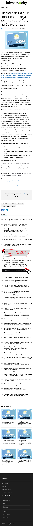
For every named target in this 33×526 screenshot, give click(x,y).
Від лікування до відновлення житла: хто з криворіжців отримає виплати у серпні (15, 225)
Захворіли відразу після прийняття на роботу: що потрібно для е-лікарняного (17, 338)
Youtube (6, 517)
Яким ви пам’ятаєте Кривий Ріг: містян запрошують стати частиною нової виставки (18, 343)
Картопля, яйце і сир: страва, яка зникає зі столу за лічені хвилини (18, 304)
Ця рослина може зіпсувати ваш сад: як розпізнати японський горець (18, 220)
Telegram (24, 193)
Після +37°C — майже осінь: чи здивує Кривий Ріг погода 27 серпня (17, 309)
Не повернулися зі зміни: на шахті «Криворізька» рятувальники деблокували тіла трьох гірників (17, 324)
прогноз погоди (16, 204)
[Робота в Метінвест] (16, 261)
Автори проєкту (6, 489)
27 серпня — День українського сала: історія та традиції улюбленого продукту (16, 292)
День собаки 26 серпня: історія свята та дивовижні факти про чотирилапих (17, 369)
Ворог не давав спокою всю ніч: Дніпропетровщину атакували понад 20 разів (16, 364)
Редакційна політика (8, 493)
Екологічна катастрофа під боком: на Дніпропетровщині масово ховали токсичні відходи (16, 390)
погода (5, 204)
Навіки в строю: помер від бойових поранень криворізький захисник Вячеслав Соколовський (17, 276)
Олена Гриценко (5, 28)
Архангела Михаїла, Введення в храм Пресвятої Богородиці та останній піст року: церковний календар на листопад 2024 (16, 75)
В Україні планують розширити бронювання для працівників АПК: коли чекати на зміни (17, 395)
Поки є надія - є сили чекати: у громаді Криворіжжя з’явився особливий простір (17, 245)
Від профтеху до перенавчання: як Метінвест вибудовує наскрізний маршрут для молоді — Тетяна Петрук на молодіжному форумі (16, 230)
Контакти (4, 486)
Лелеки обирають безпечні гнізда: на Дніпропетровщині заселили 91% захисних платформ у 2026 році (15, 348)
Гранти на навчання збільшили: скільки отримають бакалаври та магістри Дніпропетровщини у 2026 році (18, 359)
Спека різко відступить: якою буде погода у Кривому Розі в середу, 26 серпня (16, 384)
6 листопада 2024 (8, 206)
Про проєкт (5, 483)
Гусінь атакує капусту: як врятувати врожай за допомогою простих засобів (16, 319)
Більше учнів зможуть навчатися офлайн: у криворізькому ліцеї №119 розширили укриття (16, 281)
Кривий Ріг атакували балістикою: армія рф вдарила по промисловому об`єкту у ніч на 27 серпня (16, 286)
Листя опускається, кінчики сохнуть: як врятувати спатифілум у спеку (17, 379)
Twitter (6, 504)
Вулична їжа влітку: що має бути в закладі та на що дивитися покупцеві (18, 240)
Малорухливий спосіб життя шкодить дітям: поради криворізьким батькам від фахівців (18, 375)
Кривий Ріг (4, 8)
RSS (5, 511)
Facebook (7, 500)
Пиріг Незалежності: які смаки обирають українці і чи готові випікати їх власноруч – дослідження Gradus (17, 299)
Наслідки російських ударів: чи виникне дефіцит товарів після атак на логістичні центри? (17, 235)
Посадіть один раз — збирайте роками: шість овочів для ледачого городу (16, 333)
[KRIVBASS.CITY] (16, 3)
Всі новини (16, 401)
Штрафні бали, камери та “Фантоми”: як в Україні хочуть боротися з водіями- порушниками (17, 329)
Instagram (7, 507)
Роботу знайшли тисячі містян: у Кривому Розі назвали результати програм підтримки (16, 353)
